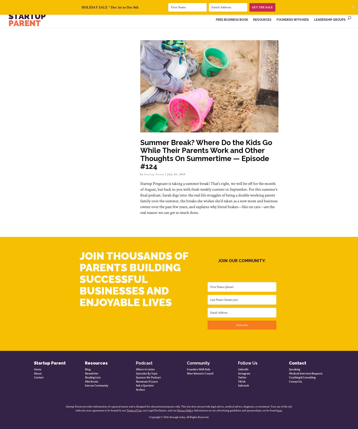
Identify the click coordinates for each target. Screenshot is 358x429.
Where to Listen (145, 369)
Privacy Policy (185, 410)
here (279, 410)
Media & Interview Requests (306, 373)
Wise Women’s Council (200, 373)
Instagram (244, 373)
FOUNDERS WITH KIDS (293, 19)
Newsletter (91, 373)
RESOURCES (262, 19)
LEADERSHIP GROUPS (330, 19)
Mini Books (91, 381)
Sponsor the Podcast (148, 377)
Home (37, 369)
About (38, 373)
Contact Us (295, 381)
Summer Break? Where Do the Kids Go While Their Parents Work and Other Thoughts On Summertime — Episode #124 (206, 154)
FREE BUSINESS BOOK (232, 19)
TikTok (242, 381)
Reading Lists (93, 377)
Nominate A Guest (147, 381)
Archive (140, 389)
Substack (243, 385)
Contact (39, 377)
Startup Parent (154, 174)
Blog (88, 369)
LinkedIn (243, 369)
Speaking (294, 369)
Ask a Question (145, 385)
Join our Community (96, 385)
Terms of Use (134, 410)
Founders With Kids (198, 369)
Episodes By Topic (147, 373)
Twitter (242, 377)
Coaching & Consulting (302, 377)
